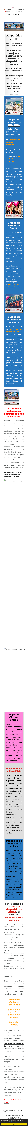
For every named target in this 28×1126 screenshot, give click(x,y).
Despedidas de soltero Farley (14, 3)
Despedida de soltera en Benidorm (14, 122)
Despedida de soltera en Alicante (14, 319)
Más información (14, 1121)
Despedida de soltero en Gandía (14, 225)
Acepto (14, 1124)
